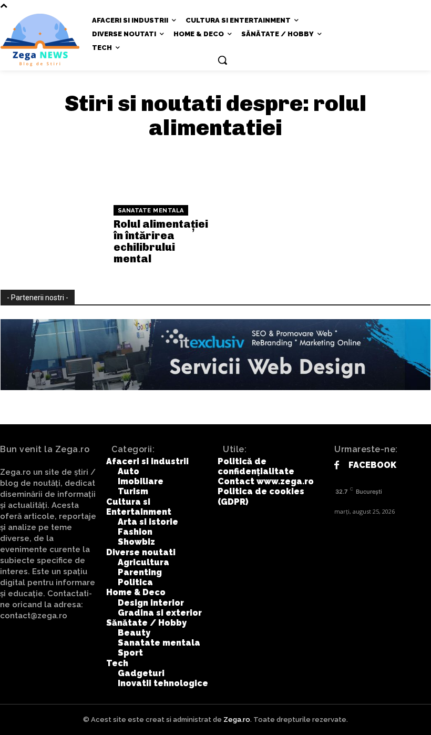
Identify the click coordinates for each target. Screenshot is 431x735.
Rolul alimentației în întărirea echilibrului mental (161, 241)
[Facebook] (336, 465)
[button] (222, 60)
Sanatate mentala (151, 210)
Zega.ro (236, 719)
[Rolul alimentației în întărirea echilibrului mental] (53, 234)
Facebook (372, 465)
